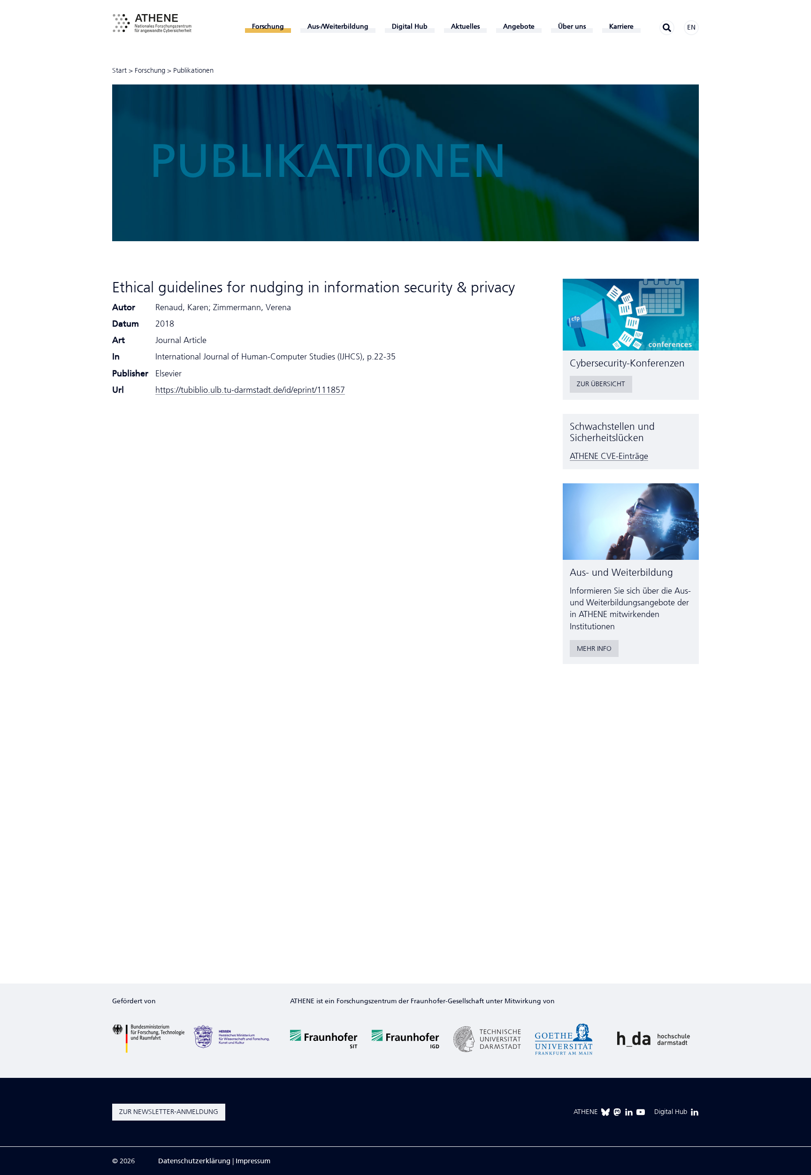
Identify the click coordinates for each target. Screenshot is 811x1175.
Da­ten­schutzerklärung (194, 1161)
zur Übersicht (601, 384)
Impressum (253, 1161)
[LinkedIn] (629, 1112)
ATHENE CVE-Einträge (609, 456)
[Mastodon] (617, 1112)
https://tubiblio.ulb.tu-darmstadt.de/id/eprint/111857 (250, 390)
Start (119, 70)
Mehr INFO (594, 648)
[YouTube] (640, 1112)
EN (691, 27)
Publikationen (193, 70)
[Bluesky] (605, 1112)
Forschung (150, 70)
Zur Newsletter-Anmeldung (168, 1111)
